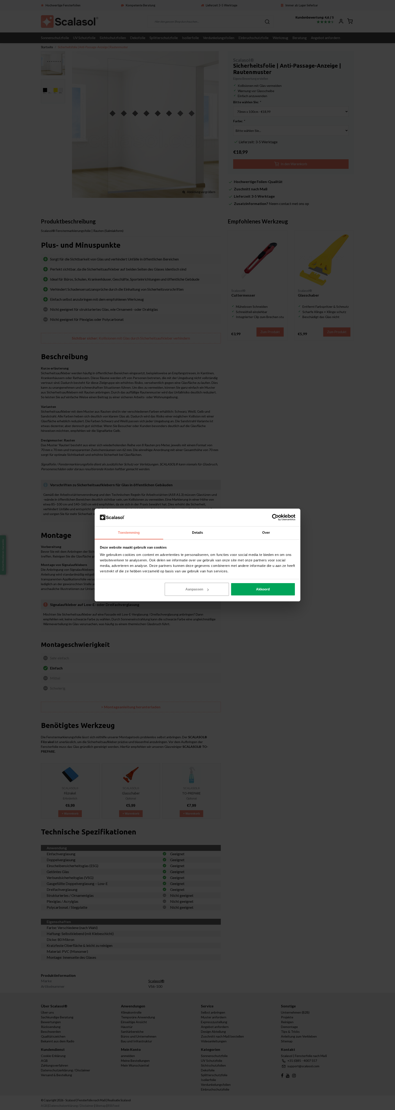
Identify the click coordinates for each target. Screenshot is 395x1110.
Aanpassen (194, 589)
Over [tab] (266, 532)
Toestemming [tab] (129, 532)
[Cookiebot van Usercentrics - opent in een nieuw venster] (275, 517)
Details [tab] (197, 532)
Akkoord (263, 589)
